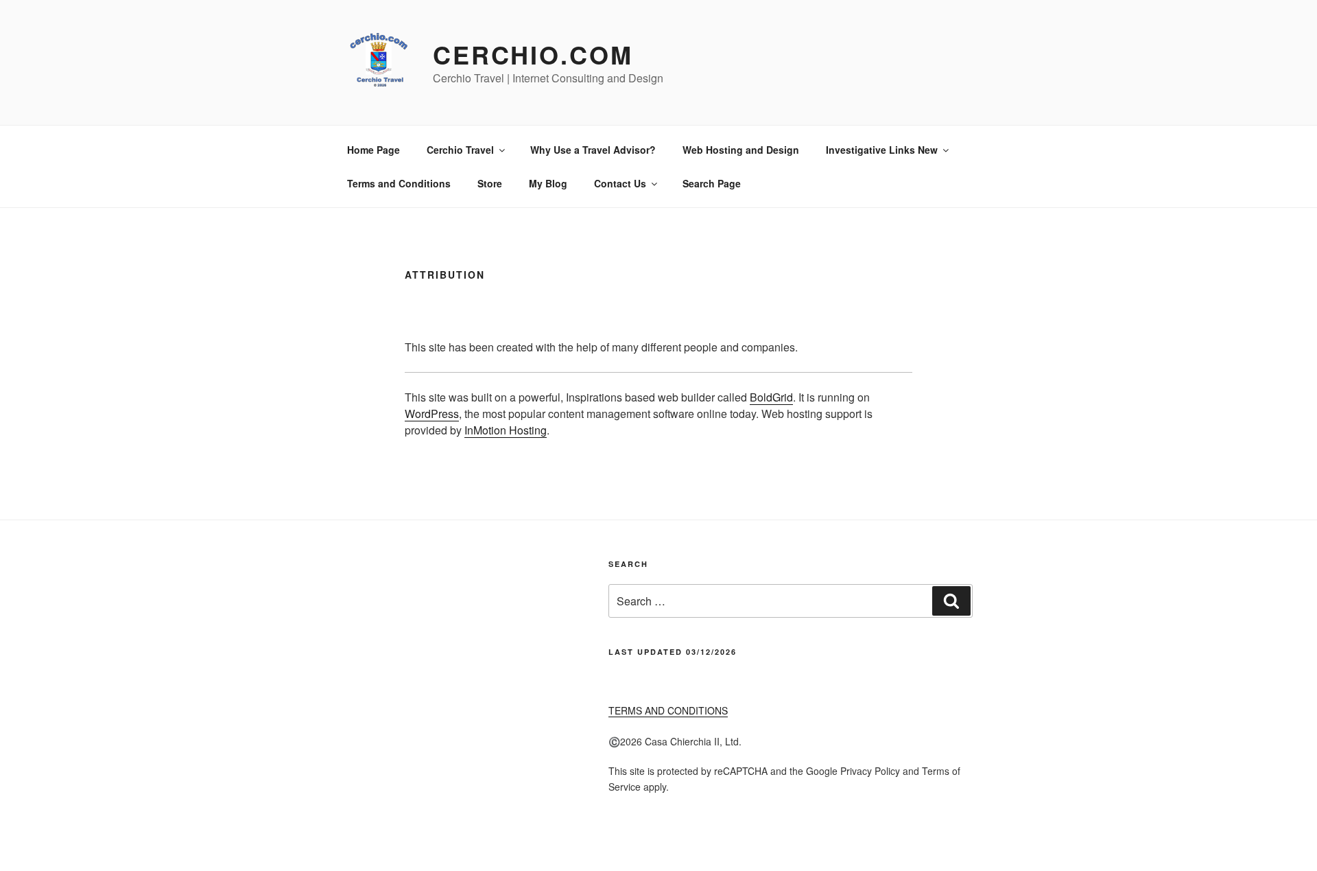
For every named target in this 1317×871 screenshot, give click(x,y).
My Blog (548, 183)
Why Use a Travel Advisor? (593, 149)
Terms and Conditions (399, 183)
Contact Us (620, 183)
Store (489, 183)
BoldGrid (771, 397)
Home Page (373, 149)
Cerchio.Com (533, 54)
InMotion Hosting (505, 430)
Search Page (712, 183)
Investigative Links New (882, 149)
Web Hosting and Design (741, 149)
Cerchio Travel (460, 149)
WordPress (432, 413)
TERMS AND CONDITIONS (668, 710)
